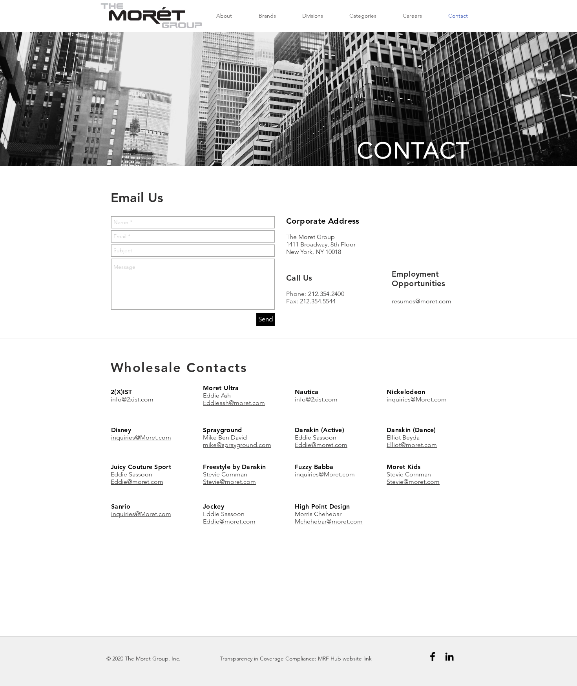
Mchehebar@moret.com (329, 521)
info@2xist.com (132, 399)
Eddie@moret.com (321, 445)
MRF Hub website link (345, 658)
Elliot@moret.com (412, 445)
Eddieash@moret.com (234, 403)
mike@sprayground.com (237, 445)
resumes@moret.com (421, 301)
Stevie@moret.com (229, 481)
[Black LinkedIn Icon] (449, 656)
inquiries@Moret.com (417, 399)
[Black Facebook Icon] (432, 656)
